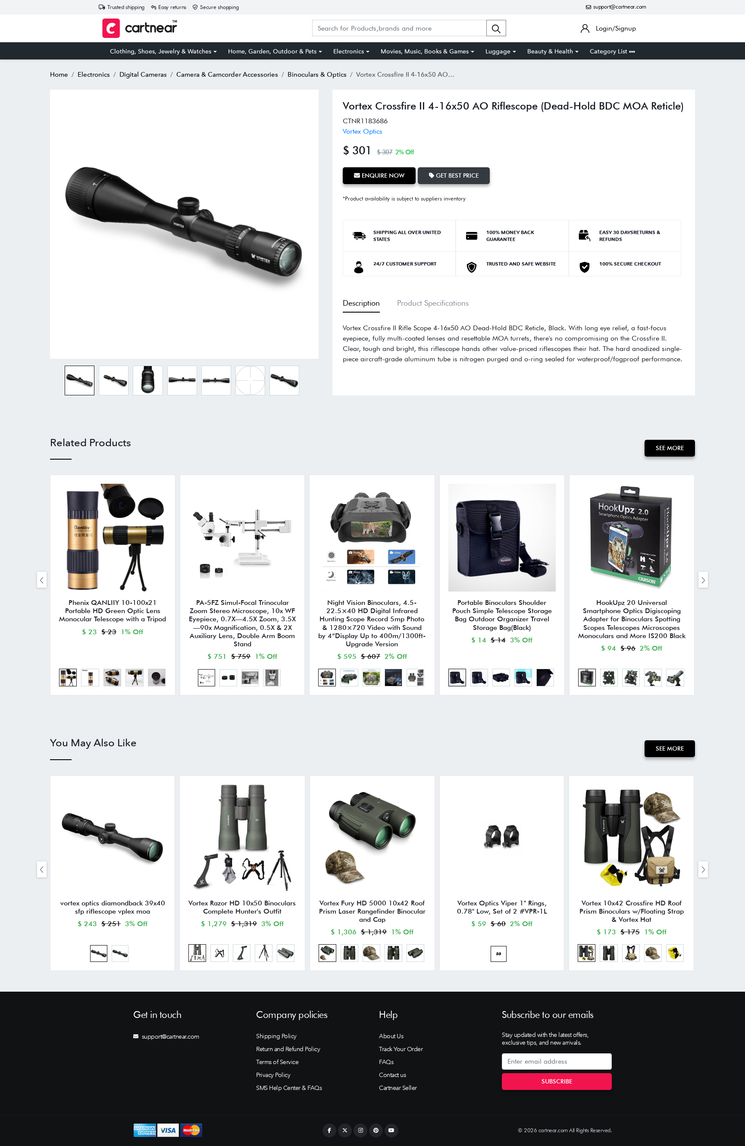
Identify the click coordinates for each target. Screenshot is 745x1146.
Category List (609, 51)
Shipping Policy (276, 1036)
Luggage (497, 51)
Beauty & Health (550, 51)
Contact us (392, 1075)
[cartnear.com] (140, 28)
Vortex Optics (362, 131)
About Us (391, 1036)
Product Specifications (433, 302)
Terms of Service (277, 1062)
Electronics (348, 51)
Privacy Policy (273, 1075)
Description (361, 302)
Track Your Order (401, 1049)
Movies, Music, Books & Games (425, 51)
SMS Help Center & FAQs (289, 1088)
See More (670, 448)
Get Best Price (456, 175)
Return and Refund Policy (288, 1049)
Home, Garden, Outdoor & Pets (272, 51)
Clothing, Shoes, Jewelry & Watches (160, 51)
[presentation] (42, 580)
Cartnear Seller (398, 1088)
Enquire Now (382, 175)
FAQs (386, 1062)
